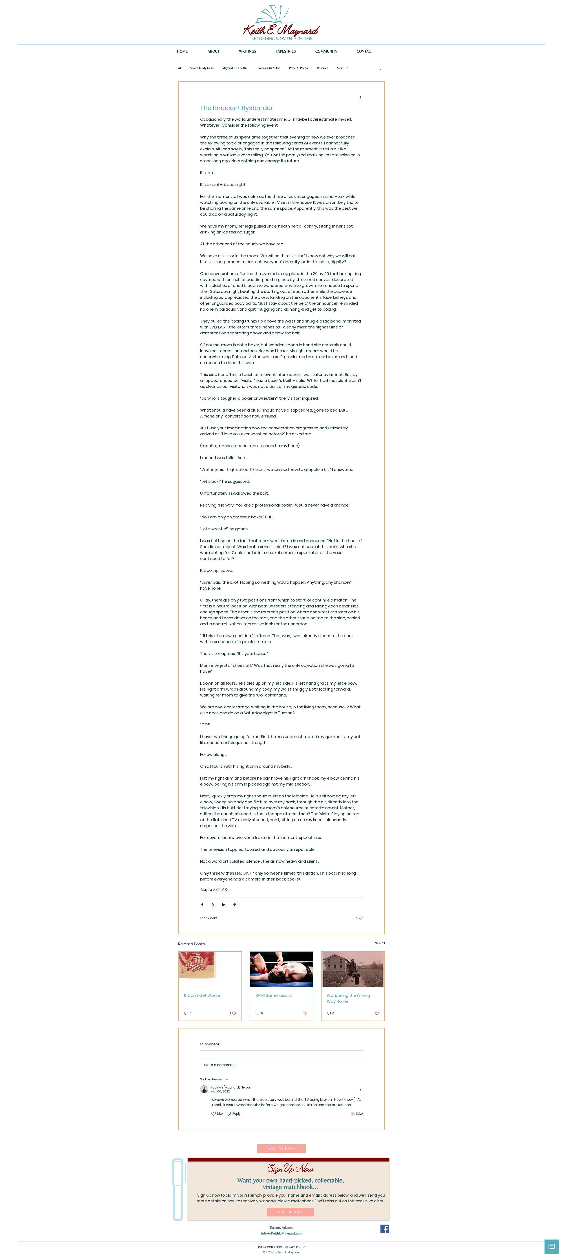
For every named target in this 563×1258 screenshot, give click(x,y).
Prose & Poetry (298, 68)
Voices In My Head (202, 68)
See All (380, 943)
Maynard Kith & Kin (234, 68)
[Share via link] (234, 904)
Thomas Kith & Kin (268, 68)
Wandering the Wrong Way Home (348, 998)
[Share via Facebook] (202, 904)
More (340, 68)
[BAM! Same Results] (281, 969)
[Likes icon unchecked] (213, 1113)
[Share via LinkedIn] (224, 904)
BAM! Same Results (274, 995)
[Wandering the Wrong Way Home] (353, 969)
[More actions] (360, 97)
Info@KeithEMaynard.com (281, 1233)
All (179, 68)
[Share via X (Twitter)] (213, 904)
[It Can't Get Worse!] (210, 969)
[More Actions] (360, 1089)
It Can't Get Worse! (202, 995)
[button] (379, 68)
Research (322, 68)
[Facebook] (384, 1229)
